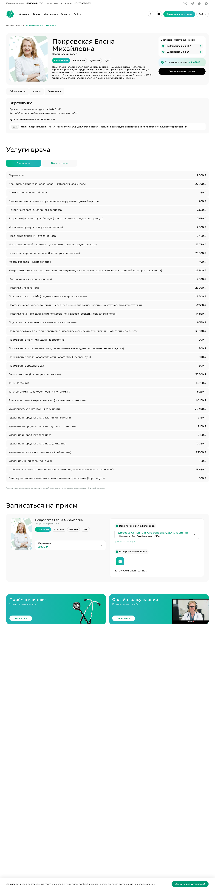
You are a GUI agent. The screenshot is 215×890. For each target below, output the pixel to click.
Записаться (54, 91)
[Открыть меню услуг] (28, 14)
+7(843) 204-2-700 (34, 3)
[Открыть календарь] (120, 561)
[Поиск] (151, 14)
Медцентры (51, 14)
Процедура (24, 163)
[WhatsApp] (199, 3)
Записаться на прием (182, 71)
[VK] (185, 3)
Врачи (36, 14)
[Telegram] (192, 3)
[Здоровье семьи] (10, 14)
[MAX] (206, 3)
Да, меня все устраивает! (190, 884)
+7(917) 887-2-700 (82, 3)
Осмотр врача (59, 163)
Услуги (23, 14)
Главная (10, 25)
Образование (17, 91)
